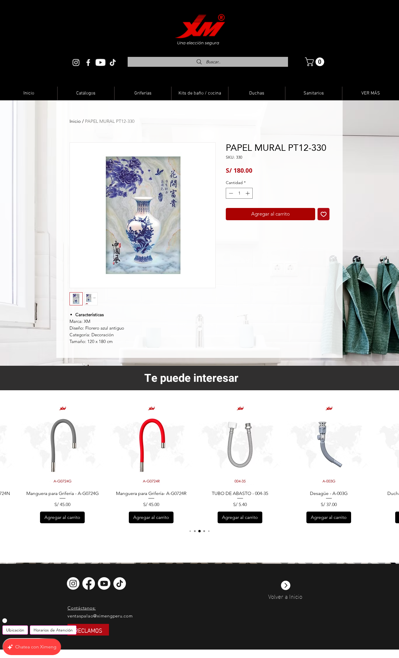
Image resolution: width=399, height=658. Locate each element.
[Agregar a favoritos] (324, 214)
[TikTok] (119, 583)
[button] (315, 61)
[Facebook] (88, 62)
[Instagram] (76, 62)
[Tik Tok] (112, 62)
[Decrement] (230, 193)
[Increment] (248, 193)
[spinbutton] (239, 193)
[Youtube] (100, 62)
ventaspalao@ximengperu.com (100, 616)
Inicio (75, 121)
